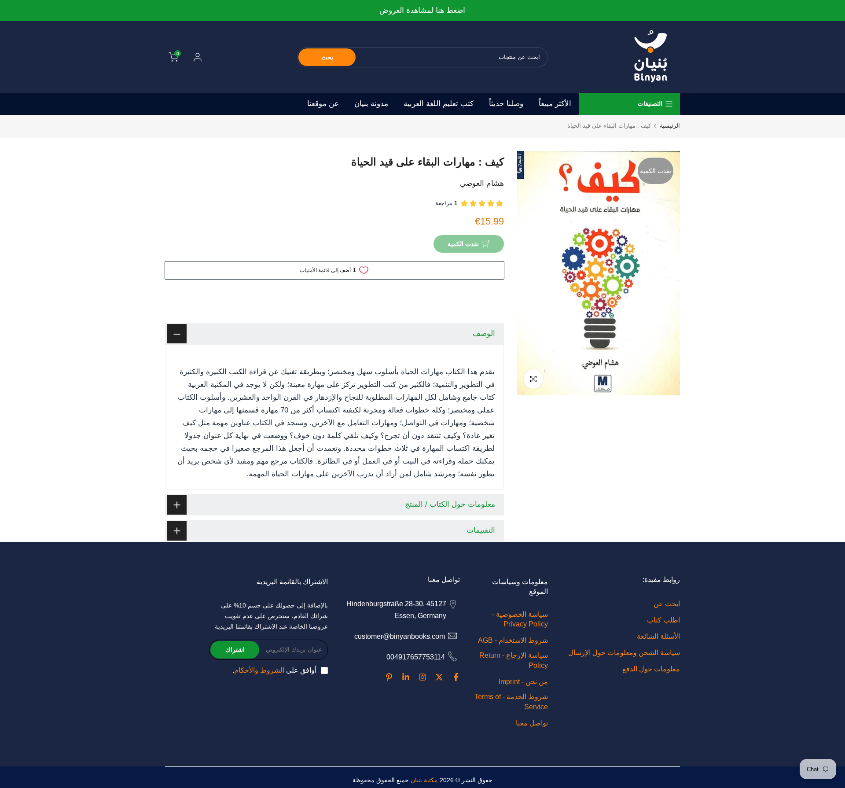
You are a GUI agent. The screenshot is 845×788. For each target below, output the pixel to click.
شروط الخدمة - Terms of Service (511, 701)
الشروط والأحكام (259, 670)
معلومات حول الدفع (651, 669)
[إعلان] (422, 10)
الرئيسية (670, 126)
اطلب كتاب (663, 620)
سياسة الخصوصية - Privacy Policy (520, 619)
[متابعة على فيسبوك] (456, 677)
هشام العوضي (482, 183)
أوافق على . (274, 670)
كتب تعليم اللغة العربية (439, 103)
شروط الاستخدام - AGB (513, 640)
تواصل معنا (532, 723)
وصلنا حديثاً (506, 103)
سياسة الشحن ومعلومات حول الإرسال (624, 652)
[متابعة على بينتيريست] (389, 677)
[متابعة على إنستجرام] (422, 677)
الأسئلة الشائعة (658, 636)
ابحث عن (667, 604)
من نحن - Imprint (523, 681)
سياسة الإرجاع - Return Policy (513, 660)
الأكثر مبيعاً (555, 103)
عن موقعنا (323, 103)
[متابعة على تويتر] (439, 677)
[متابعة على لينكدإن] (406, 677)
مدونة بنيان (371, 103)
